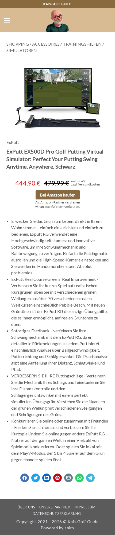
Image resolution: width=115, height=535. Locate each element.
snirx (70, 527)
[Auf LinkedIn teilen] (46, 476)
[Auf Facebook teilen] (24, 476)
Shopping (17, 43)
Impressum (85, 507)
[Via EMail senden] (68, 476)
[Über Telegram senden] (90, 476)
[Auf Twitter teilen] (35, 476)
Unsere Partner (54, 507)
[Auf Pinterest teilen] (57, 476)
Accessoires (46, 43)
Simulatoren (21, 50)
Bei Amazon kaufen (57, 194)
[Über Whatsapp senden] (79, 476)
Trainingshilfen (82, 43)
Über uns (26, 507)
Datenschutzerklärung (57, 513)
